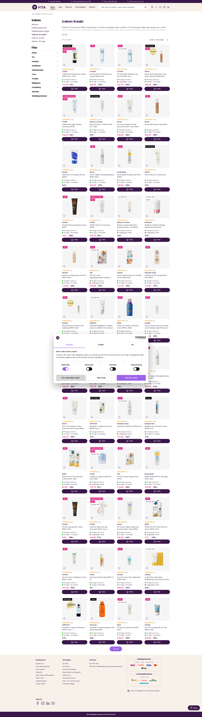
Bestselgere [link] (81, 7)
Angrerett (39, 672)
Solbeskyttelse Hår (39, 28)
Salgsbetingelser (41, 681)
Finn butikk (66, 666)
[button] (145, 7)
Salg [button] (60, 7)
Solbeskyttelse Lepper (40, 31)
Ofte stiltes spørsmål (42, 666)
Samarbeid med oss (69, 678)
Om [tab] (132, 345)
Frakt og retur (40, 669)
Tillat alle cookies (131, 378)
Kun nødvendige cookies (71, 378)
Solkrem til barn (38, 38)
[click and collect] (164, 7)
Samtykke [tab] (69, 345)
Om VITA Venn (94, 663)
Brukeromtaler (40, 684)
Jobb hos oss (66, 675)
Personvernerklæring (69, 669)
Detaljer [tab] (101, 345)
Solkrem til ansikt (47, 14)
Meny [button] (52, 7)
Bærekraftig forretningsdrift (71, 672)
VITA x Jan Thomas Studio (71, 681)
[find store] (152, 7)
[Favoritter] (160, 7)
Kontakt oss (40, 663)
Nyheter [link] (68, 7)
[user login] (156, 7)
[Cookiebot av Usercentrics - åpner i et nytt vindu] (137, 337)
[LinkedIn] (48, 703)
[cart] (168, 7)
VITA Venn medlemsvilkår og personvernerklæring (105, 666)
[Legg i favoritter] (64, 65)
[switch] (89, 369)
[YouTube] (53, 703)
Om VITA (65, 663)
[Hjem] (39, 7)
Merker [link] (92, 7)
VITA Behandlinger (68, 684)
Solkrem (38, 14)
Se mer (64, 34)
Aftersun (35, 24)
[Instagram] (43, 703)
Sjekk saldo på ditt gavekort (45, 675)
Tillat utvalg (101, 378)
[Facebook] (37, 703)
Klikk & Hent (40, 678)
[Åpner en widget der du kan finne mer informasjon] (194, 708)
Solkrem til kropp (38, 41)
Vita (33, 14)
